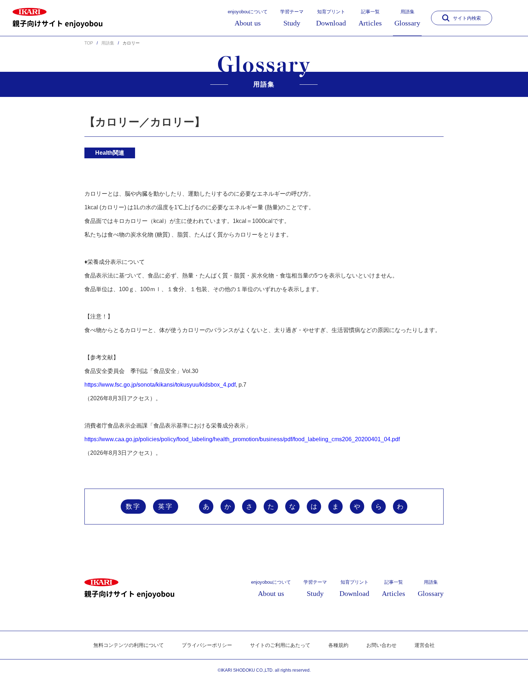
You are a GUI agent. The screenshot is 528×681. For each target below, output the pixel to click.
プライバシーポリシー (207, 645)
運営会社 (424, 645)
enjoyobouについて (248, 18)
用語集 (407, 18)
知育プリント (331, 18)
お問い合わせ (381, 645)
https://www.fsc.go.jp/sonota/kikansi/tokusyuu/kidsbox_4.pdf (160, 385)
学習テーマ (292, 18)
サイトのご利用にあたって (280, 645)
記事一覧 (370, 18)
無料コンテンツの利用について (128, 645)
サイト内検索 (467, 18)
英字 (165, 506)
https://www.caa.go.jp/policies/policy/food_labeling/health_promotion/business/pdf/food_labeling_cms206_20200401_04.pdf (242, 439)
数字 (133, 506)
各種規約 (338, 645)
